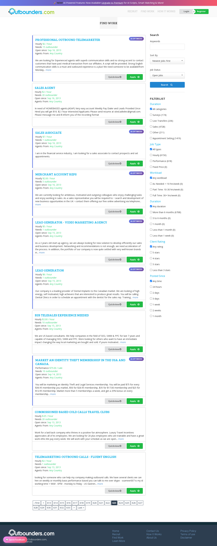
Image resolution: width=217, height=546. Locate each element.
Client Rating (157, 241)
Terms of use (187, 534)
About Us (151, 537)
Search (165, 84)
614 (56, 502)
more (48, 69)
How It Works (154, 534)
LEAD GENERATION (49, 270)
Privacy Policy (188, 530)
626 (134, 502)
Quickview (114, 77)
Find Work (117, 537)
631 (55, 507)
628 (36, 507)
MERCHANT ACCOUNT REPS (56, 174)
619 (88, 502)
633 (68, 507)
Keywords (155, 41)
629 (42, 507)
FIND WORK (147, 11)
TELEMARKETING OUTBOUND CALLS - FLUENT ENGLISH (75, 456)
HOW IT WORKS (166, 11)
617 (75, 502)
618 (82, 502)
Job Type (155, 144)
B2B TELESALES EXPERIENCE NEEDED (62, 315)
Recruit (116, 534)
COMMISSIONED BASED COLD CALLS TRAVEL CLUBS (72, 412)
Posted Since (157, 276)
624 (121, 502)
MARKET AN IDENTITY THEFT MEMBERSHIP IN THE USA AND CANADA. (80, 362)
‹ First (37, 502)
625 (127, 502)
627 (140, 502)
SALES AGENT (45, 87)
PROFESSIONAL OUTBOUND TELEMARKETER (67, 39)
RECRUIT (133, 11)
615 (62, 502)
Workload (156, 172)
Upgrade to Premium (112, 2)
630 (49, 507)
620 (95, 502)
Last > (81, 507)
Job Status (155, 69)
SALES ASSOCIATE (48, 132)
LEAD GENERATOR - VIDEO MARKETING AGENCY (71, 222)
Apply (133, 77)
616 (69, 502)
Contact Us (152, 530)
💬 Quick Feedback (15, 539)
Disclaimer (186, 537)
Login (186, 11)
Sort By (154, 55)
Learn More (118, 541)
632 (62, 507)
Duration (155, 104)
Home (115, 530)
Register (201, 11)
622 (108, 502)
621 (101, 502)
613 (49, 502)
